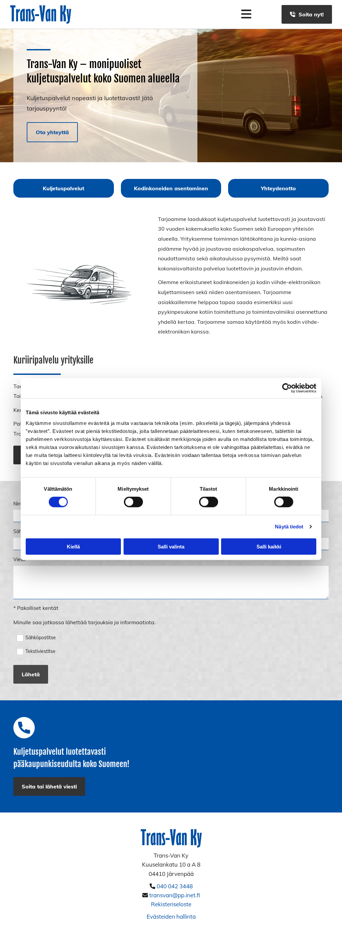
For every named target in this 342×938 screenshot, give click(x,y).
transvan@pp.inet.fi (174, 895)
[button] (307, 14)
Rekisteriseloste (171, 904)
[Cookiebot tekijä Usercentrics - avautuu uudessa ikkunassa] (287, 388)
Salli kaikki (268, 546)
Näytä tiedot (289, 526)
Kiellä (73, 546)
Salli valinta (171, 546)
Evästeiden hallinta (171, 916)
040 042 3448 (175, 886)
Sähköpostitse (40, 638)
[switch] (133, 502)
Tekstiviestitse (40, 651)
